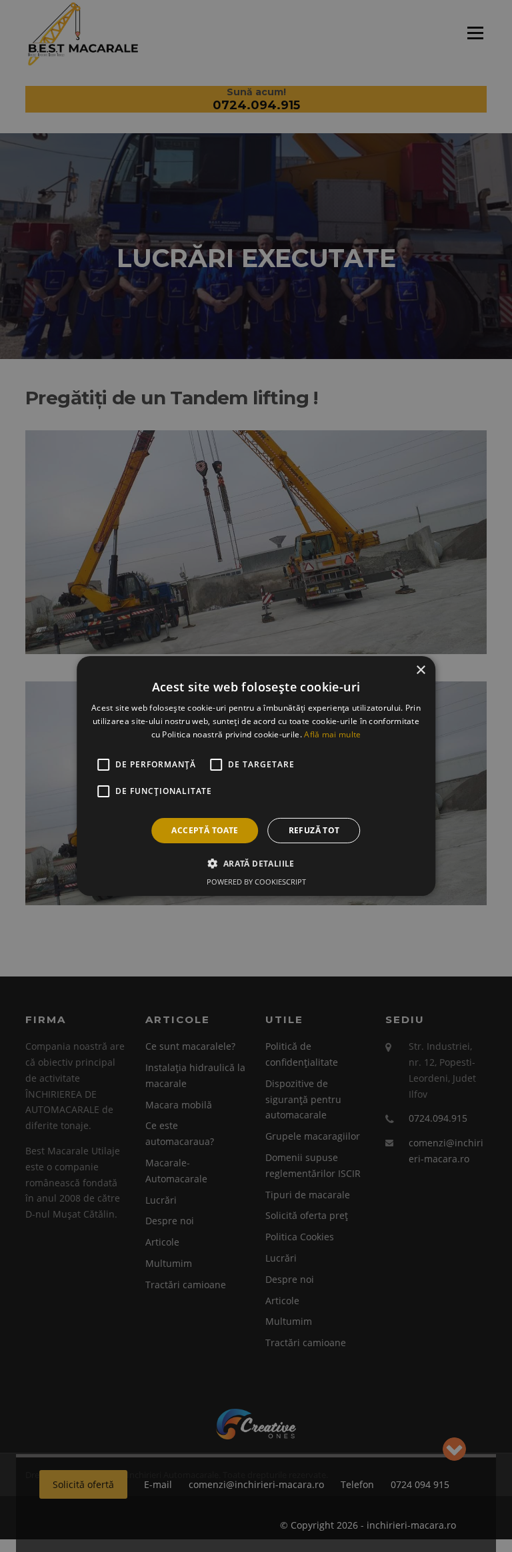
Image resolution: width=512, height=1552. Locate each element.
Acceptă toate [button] (204, 830)
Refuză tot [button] (314, 830)
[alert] (256, 776)
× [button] (420, 670)
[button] (255, 863)
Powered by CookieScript (256, 882)
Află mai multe (332, 734)
